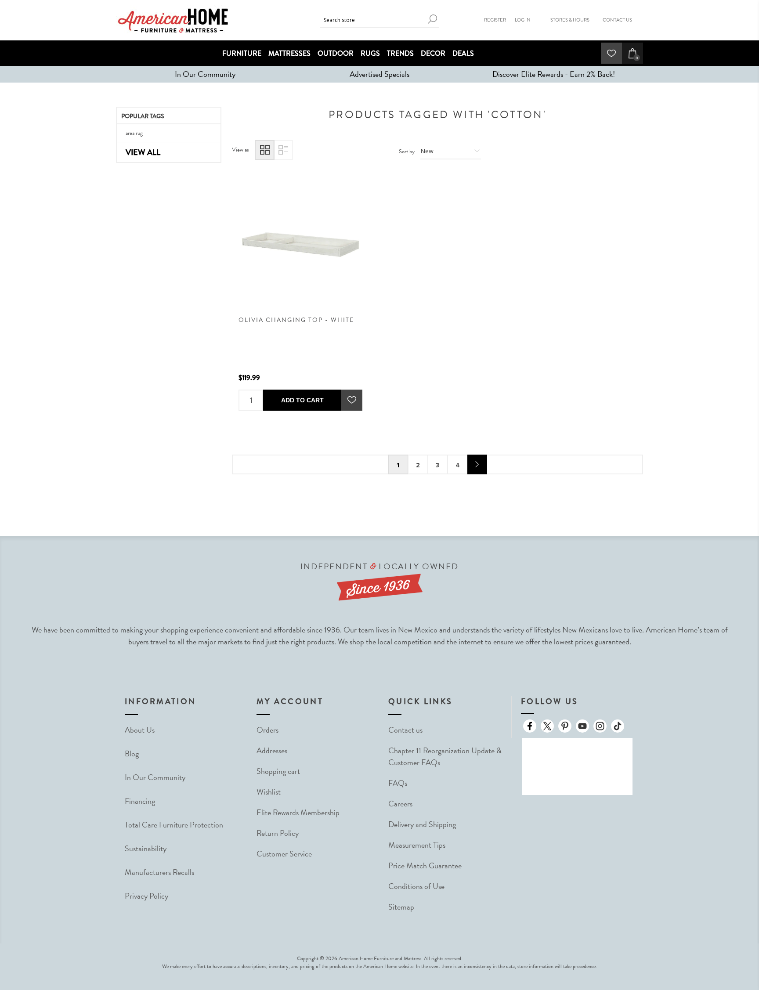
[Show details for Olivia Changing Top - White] (300, 245)
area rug (134, 133)
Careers (400, 803)
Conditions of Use (416, 886)
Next (477, 464)
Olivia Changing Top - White (296, 320)
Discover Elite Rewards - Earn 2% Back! (553, 74)
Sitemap (401, 907)
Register (495, 20)
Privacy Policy (146, 896)
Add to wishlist (351, 400)
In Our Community (205, 74)
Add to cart (302, 400)
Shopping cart (278, 771)
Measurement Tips (416, 845)
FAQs (397, 783)
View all (143, 152)
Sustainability (145, 848)
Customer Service (284, 854)
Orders (267, 730)
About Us (140, 730)
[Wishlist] (611, 53)
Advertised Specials (379, 74)
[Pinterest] (565, 726)
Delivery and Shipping (422, 824)
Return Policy (278, 833)
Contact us (405, 730)
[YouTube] (582, 726)
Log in (523, 20)
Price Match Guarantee (425, 865)
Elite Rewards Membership (298, 812)
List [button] (283, 150)
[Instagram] (600, 726)
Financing (140, 801)
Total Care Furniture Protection (174, 825)
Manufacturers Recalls (159, 872)
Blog (132, 753)
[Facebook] (530, 726)
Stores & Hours (569, 20)
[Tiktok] (617, 726)
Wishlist (269, 792)
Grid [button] (265, 150)
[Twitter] (547, 726)
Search (432, 19)
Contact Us (617, 20)
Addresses (272, 750)
